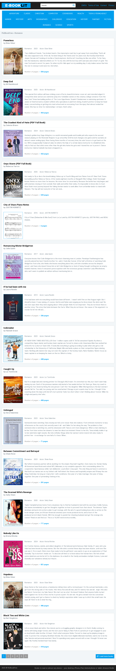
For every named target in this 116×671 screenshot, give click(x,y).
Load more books (105, 656)
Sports (70, 25)
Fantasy (96, 19)
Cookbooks (67, 13)
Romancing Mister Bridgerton (18, 246)
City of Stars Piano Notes (16, 205)
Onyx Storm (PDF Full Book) (17, 164)
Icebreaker (9, 328)
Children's (57, 19)
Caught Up (9, 369)
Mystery (19, 19)
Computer (53, 13)
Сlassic (27, 13)
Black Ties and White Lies (16, 615)
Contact (103, 5)
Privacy (111, 5)
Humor (8, 19)
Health (80, 13)
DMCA (84, 5)
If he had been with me (15, 287)
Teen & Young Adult (97, 13)
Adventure (14, 13)
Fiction (107, 19)
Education (71, 19)
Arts (30, 19)
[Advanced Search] (74, 5)
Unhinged (8, 410)
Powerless (9, 40)
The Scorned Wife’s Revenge (18, 492)
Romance (47, 25)
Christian (39, 13)
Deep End (8, 81)
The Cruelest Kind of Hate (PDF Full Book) (24, 122)
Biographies (41, 19)
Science (59, 25)
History (84, 19)
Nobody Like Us (11, 533)
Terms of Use (93, 5)
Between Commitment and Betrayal (21, 451)
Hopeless (8, 574)
